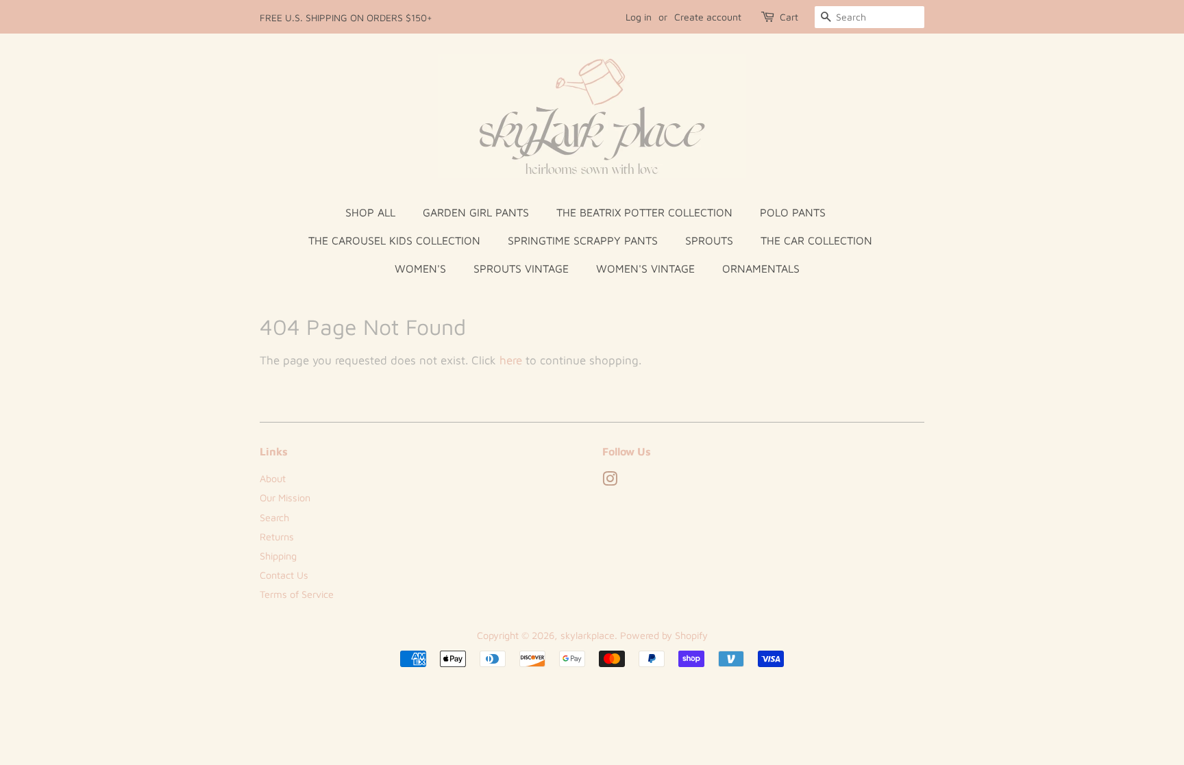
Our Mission (285, 497)
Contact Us (284, 575)
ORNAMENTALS (761, 268)
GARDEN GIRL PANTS (476, 212)
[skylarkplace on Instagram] (609, 481)
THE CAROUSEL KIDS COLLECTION (394, 240)
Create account (707, 17)
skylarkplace (587, 635)
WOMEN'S (420, 268)
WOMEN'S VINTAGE (645, 268)
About (273, 478)
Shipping (278, 556)
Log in (639, 17)
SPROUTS (709, 240)
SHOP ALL (370, 212)
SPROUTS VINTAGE (521, 268)
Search (274, 517)
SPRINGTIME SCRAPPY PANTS (583, 240)
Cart (789, 17)
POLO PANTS (793, 212)
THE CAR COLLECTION (816, 240)
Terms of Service (297, 594)
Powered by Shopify (664, 635)
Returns (277, 536)
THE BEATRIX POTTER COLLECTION (644, 212)
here (511, 360)
